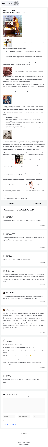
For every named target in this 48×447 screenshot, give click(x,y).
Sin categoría (12, 12)
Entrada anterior (10, 203)
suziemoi (8, 375)
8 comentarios (6, 12)
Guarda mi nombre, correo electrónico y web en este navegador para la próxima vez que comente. (25, 421)
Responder (42, 225)
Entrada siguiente (37, 203)
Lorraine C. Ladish (9, 216)
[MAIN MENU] (45, 3)
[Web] (39, 416)
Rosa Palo (8, 255)
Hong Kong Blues (9, 340)
